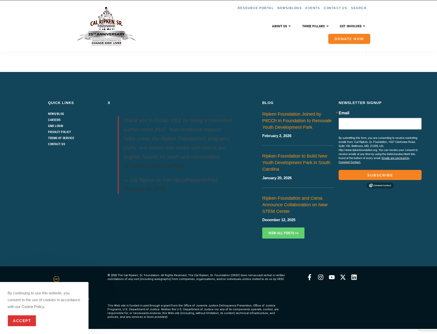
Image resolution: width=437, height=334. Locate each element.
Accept (22, 321)
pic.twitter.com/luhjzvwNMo (154, 166)
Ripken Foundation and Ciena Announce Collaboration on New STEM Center (294, 205)
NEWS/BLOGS (289, 8)
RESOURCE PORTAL (256, 8)
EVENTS (312, 8)
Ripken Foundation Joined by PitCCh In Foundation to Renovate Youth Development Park (297, 121)
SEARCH (358, 8)
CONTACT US (335, 8)
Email (344, 113)
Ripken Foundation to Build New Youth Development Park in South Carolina (296, 162)
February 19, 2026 (144, 189)
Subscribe (380, 175)
